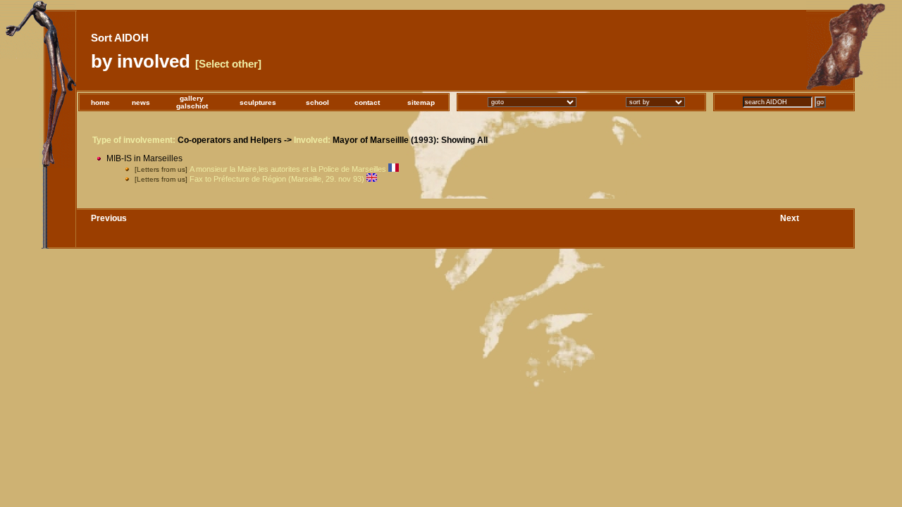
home (100, 102)
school (317, 102)
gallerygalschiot (192, 102)
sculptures (258, 102)
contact (367, 102)
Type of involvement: (133, 140)
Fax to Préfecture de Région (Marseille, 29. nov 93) (277, 179)
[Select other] (228, 64)
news (141, 102)
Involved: (312, 140)
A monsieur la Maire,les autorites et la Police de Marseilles (288, 169)
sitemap (421, 102)
